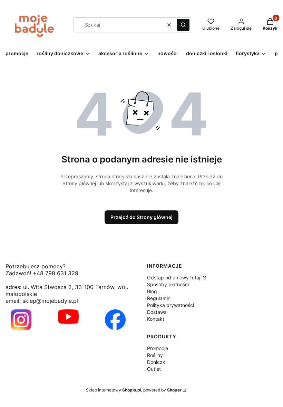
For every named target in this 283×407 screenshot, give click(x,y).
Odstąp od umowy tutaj (174, 277)
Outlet (154, 369)
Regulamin (158, 298)
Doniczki (156, 362)
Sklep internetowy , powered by (134, 390)
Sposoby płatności (168, 284)
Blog (152, 291)
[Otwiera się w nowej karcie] (21, 319)
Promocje (157, 348)
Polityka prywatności (170, 305)
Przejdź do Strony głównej (141, 217)
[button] (183, 25)
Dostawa (157, 312)
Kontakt (155, 319)
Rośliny (155, 355)
